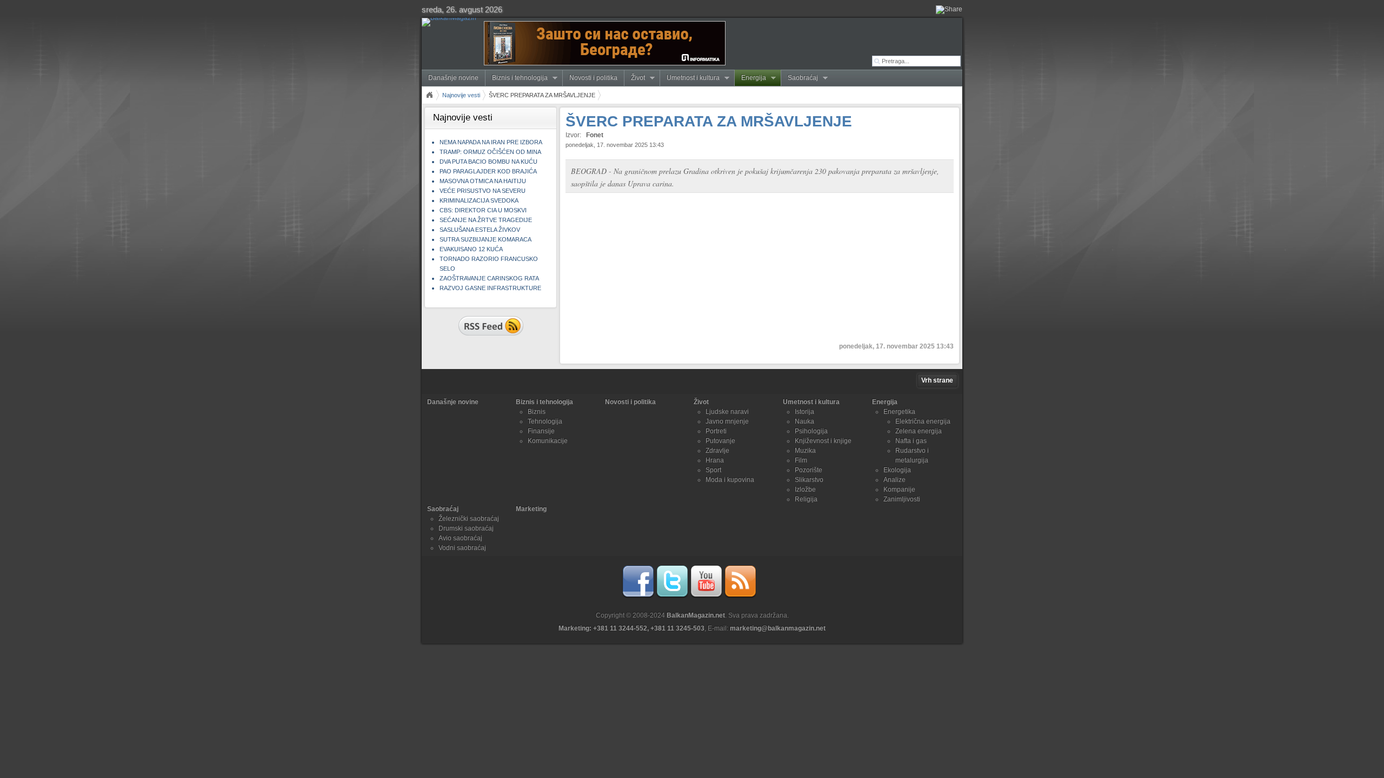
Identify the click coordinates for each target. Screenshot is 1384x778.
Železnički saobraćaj (468, 518)
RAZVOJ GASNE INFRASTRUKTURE (490, 288)
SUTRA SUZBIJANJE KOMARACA (485, 239)
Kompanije (899, 489)
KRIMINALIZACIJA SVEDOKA (479, 200)
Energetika (899, 411)
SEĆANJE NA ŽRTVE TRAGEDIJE (486, 220)
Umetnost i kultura (690, 78)
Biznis (536, 411)
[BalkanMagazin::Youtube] (706, 596)
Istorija (804, 411)
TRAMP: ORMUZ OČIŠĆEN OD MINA (490, 152)
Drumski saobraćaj (466, 528)
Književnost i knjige (823, 441)
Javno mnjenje (727, 421)
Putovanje (720, 441)
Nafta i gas (911, 441)
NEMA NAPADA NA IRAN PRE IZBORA (491, 142)
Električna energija (922, 421)
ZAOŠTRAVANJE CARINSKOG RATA (489, 278)
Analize (894, 480)
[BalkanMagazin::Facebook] (638, 596)
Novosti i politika (593, 78)
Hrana (715, 460)
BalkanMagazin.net (696, 615)
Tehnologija (545, 421)
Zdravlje (717, 450)
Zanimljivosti (901, 499)
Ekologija (897, 470)
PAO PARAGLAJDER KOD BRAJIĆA (488, 171)
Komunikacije (548, 441)
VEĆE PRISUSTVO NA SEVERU (482, 190)
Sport (713, 470)
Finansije (541, 431)
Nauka (804, 421)
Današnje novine (453, 78)
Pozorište (808, 470)
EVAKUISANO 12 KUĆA (471, 249)
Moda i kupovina (730, 480)
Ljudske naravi (727, 411)
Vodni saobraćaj (462, 548)
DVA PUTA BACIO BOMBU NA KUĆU (488, 161)
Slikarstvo (809, 480)
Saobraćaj (799, 78)
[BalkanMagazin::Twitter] (672, 596)
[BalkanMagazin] (451, 22)
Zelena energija (918, 431)
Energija (750, 78)
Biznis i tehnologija (516, 78)
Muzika (805, 450)
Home (429, 95)
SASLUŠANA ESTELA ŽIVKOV (480, 229)
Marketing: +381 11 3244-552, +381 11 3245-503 (631, 628)
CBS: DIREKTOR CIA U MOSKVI (483, 210)
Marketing (531, 509)
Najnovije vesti (461, 95)
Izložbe (805, 489)
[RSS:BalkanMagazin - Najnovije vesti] (490, 336)
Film (801, 460)
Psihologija (811, 431)
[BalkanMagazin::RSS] (740, 596)
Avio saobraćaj (460, 538)
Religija (806, 499)
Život (634, 78)
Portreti (716, 431)
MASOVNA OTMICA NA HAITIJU (483, 181)
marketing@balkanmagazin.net (778, 628)
